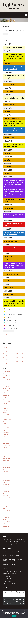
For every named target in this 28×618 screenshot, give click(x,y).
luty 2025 (5, 410)
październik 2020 (7, 524)
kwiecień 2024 (6, 432)
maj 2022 (5, 482)
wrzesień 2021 (6, 500)
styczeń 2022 (6, 491)
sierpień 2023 (6, 449)
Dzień (16, 34)
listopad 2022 (6, 469)
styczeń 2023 (6, 465)
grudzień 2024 (6, 414)
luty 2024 (5, 436)
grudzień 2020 (6, 519)
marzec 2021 (6, 513)
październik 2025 (7, 393)
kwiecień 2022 (6, 484)
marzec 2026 (6, 382)
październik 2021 (7, 497)
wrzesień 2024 (6, 421)
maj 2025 (5, 404)
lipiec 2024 (5, 425)
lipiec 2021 (5, 504)
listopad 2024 (6, 417)
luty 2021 (5, 515)
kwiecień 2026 (6, 380)
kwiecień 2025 (6, 406)
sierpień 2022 (6, 476)
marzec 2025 (6, 408)
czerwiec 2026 (6, 375)
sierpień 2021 (6, 502)
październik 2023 (7, 445)
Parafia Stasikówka (14, 4)
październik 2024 (7, 419)
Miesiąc (6, 34)
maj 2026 (5, 377)
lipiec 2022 (5, 478)
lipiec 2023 (5, 452)
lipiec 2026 (5, 373)
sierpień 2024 (6, 423)
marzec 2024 (6, 434)
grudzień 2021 (6, 493)
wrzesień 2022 (6, 473)
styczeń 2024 (6, 438)
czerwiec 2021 (6, 506)
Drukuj (5, 334)
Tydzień (11, 34)
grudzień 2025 (6, 388)
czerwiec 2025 (6, 401)
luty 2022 (5, 489)
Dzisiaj (14, 40)
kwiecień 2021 (6, 511)
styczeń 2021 (6, 517)
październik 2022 (7, 471)
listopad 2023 (6, 443)
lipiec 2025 (5, 399)
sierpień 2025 (6, 397)
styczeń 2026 (6, 386)
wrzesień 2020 (6, 526)
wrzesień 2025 (6, 395)
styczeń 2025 (6, 412)
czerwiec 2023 (6, 454)
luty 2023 (5, 462)
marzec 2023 (6, 460)
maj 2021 (5, 508)
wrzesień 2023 (6, 447)
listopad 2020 (6, 521)
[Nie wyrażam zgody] (26, 613)
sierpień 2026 (6, 371)
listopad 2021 (6, 495)
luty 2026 (5, 384)
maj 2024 (5, 430)
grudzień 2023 (6, 441)
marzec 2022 (6, 487)
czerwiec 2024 (6, 428)
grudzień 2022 (6, 467)
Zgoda (14, 615)
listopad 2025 (6, 390)
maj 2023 (5, 456)
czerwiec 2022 (6, 480)
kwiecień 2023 (6, 458)
